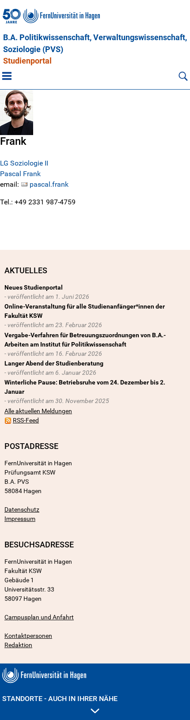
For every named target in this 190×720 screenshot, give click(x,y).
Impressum (19, 518)
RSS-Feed (26, 420)
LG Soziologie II (24, 163)
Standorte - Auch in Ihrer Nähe (60, 698)
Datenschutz (21, 509)
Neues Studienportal (33, 287)
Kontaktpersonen (28, 635)
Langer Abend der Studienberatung (53, 363)
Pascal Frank (20, 174)
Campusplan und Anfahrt (39, 617)
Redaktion (18, 644)
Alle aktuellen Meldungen (38, 411)
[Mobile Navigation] (6, 76)
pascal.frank (49, 184)
